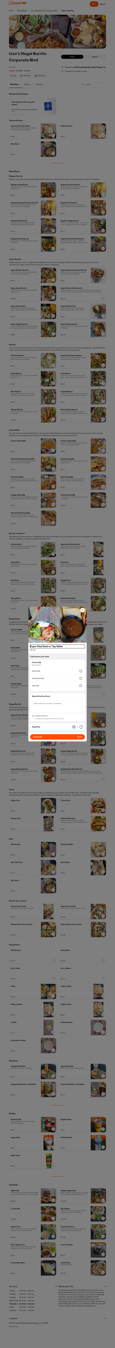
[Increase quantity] (81, 727)
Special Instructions (41, 696)
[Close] (82, 610)
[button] (57, 625)
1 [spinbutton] (77, 727)
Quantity (36, 727)
